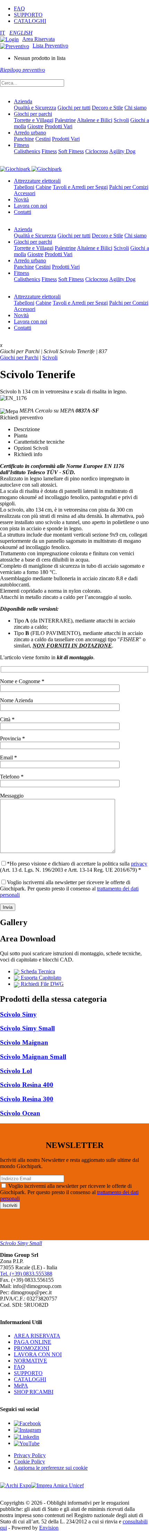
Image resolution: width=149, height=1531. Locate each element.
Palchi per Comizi (128, 187)
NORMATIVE (30, 1361)
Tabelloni (24, 187)
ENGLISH (21, 33)
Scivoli (121, 120)
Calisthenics (27, 151)
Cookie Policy (29, 1461)
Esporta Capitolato (40, 978)
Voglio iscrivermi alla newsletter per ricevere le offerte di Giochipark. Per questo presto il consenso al (69, 888)
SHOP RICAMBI (33, 1392)
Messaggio (12, 796)
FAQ (19, 8)
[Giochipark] (31, 169)
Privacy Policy (30, 1455)
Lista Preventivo (50, 46)
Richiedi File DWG (41, 984)
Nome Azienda (16, 700)
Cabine (43, 187)
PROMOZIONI (31, 1348)
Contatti (22, 212)
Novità (21, 199)
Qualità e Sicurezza (35, 108)
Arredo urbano (30, 133)
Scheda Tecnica (37, 971)
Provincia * (12, 738)
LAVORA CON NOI (38, 1354)
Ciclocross (96, 151)
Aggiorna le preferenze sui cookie (51, 1468)
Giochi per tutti (74, 108)
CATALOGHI (30, 21)
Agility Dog (122, 151)
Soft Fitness (71, 151)
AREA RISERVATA (37, 1336)
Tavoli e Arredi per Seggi (80, 187)
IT (2, 33)
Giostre (35, 126)
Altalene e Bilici (94, 120)
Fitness (21, 145)
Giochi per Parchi (19, 357)
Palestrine (65, 120)
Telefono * (12, 777)
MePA (21, 1386)
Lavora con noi (30, 206)
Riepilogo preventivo (22, 70)
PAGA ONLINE (32, 1342)
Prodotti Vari (58, 126)
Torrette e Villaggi (33, 120)
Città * (7, 719)
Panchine (24, 139)
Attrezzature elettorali (37, 181)
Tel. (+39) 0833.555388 (26, 1274)
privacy (139, 864)
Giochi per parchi (33, 114)
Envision (49, 1528)
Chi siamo (135, 108)
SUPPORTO (28, 15)
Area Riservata (38, 39)
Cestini (43, 139)
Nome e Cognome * (22, 681)
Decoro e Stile (107, 108)
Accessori (24, 193)
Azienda (23, 101)
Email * (8, 757)
